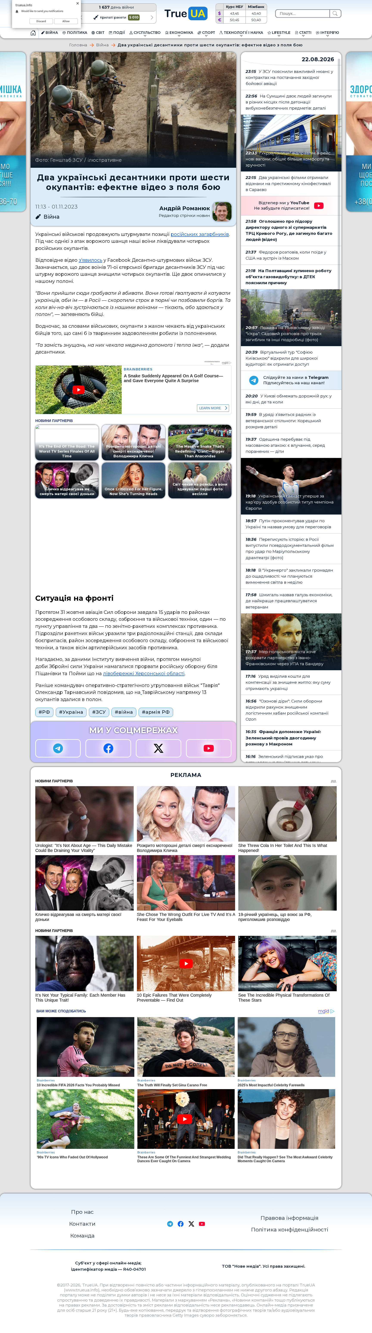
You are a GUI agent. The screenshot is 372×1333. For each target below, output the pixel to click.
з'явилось (90, 260)
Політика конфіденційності (289, 1229)
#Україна (71, 712)
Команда (82, 1235)
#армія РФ (156, 712)
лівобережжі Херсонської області (143, 673)
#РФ (44, 712)
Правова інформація (289, 1218)
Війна (102, 45)
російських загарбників (200, 234)
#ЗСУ (99, 712)
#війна (124, 712)
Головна (78, 45)
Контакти (82, 1223)
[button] (81, 17)
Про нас (82, 1212)
